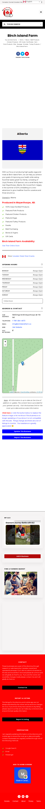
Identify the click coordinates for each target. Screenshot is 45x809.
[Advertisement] (22, 96)
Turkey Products (34, 44)
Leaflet (11, 392)
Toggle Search (13, 24)
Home (15, 40)
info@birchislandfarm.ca (21, 324)
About (23, 801)
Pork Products (7, 44)
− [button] (5, 345)
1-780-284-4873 (18, 321)
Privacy (31, 801)
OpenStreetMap (25, 392)
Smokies (25, 44)
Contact (15, 801)
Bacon (28, 40)
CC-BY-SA (39, 392)
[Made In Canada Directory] (7, 12)
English (29, 1)
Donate (7, 801)
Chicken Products (12, 42)
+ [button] (5, 341)
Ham (35, 42)
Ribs (14, 44)
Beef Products (34, 40)
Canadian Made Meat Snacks (23, 256)
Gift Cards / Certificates (26, 42)
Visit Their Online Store (10, 246)
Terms (38, 801)
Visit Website (17, 327)
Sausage (19, 44)
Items (21, 40)
